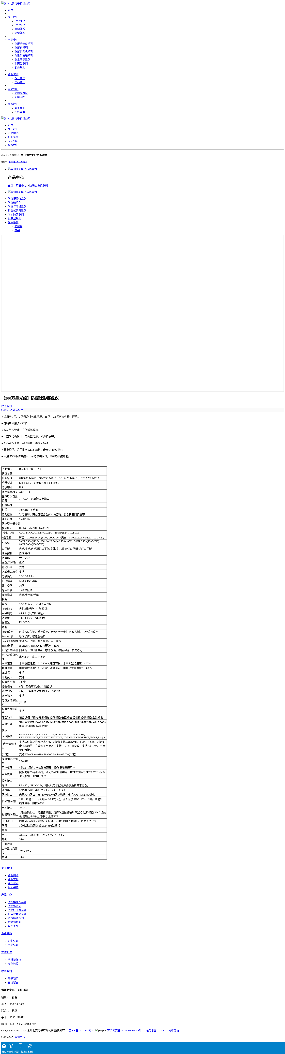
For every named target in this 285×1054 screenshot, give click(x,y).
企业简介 (20, 21)
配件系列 (20, 67)
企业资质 (13, 74)
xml (162, 1030)
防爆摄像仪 (21, 93)
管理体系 (20, 29)
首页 (10, 10)
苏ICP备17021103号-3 (18, 162)
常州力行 (20, 1037)
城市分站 (173, 1030)
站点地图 (150, 1030)
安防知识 (13, 89)
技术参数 (6, 410)
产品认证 (20, 82)
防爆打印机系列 (24, 51)
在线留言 (20, 112)
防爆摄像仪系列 (24, 43)
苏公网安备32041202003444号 (124, 1030)
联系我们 (13, 104)
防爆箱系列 (21, 47)
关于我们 (13, 17)
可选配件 (18, 410)
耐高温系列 (21, 63)
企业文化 (20, 25)
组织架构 (20, 32)
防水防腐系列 (22, 59)
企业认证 (20, 78)
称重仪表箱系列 (24, 55)
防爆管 (18, 226)
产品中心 (13, 39)
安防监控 (20, 97)
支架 (17, 230)
